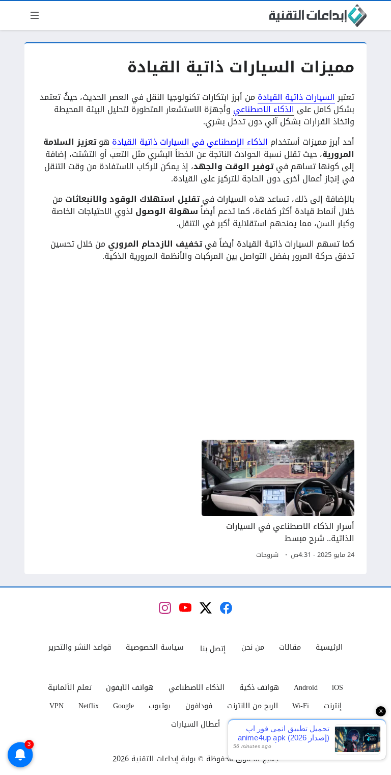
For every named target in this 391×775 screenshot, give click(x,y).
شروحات (267, 555)
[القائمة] (34, 15)
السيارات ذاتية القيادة (296, 97)
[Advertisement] (195, 351)
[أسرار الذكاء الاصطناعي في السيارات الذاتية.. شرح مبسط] (278, 501)
